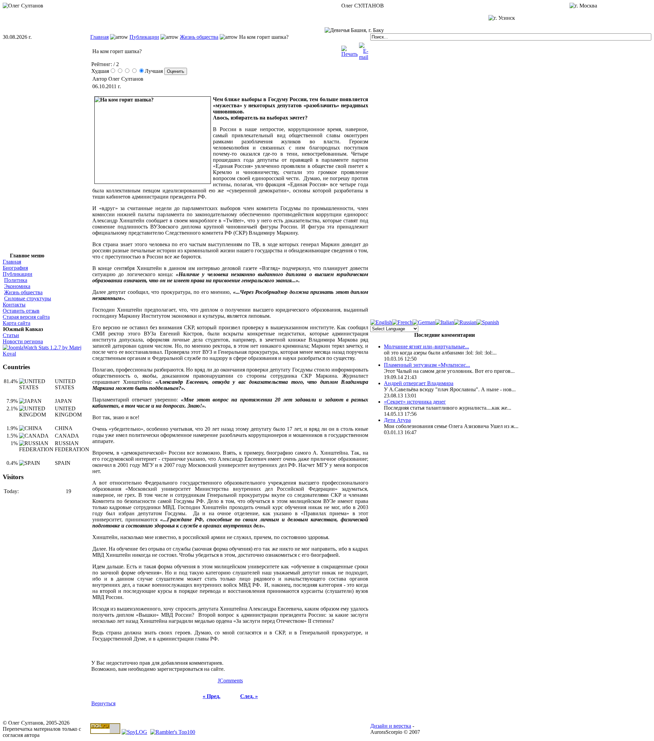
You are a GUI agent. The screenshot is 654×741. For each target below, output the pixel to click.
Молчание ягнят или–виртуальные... (426, 346)
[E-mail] (363, 49)
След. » (249, 696)
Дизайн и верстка (390, 726)
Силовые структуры (27, 298)
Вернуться (103, 703)
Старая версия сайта (26, 317)
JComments (230, 680)
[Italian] (444, 322)
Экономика (17, 286)
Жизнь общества (199, 37)
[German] (423, 322)
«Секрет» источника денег (415, 402)
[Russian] (465, 322)
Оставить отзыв (21, 311)
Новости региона (23, 341)
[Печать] (349, 49)
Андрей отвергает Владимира (418, 383)
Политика (15, 280)
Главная (99, 37)
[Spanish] (488, 322)
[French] (402, 322)
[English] (381, 322)
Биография (15, 268)
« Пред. (211, 696)
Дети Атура (397, 420)
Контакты (14, 305)
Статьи (11, 335)
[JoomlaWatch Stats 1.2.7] (46, 354)
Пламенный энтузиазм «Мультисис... (427, 365)
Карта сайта (16, 323)
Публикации (144, 37)
